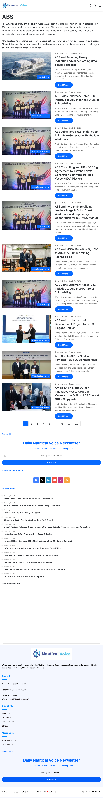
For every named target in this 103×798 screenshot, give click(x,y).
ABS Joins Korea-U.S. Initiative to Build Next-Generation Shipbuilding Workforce (78, 135)
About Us (6, 713)
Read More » (63, 85)
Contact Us (7, 718)
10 (62, 424)
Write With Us (8, 744)
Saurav (54, 792)
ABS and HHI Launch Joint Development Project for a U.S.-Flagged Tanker (75, 324)
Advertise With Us (9, 740)
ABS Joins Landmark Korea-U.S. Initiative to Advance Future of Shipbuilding (75, 288)
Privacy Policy (8, 722)
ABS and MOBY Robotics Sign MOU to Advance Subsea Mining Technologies (77, 253)
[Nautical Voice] (14, 5)
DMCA (5, 726)
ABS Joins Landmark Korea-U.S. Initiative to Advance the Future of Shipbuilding (77, 99)
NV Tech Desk (62, 54)
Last (76, 424)
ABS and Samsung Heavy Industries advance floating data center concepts (76, 61)
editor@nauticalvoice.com (18, 699)
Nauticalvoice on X (11, 583)
